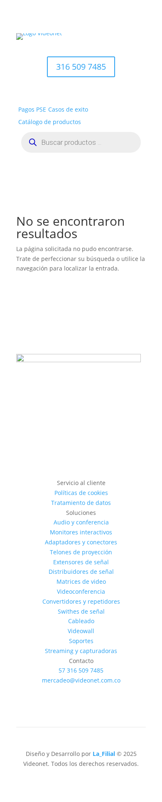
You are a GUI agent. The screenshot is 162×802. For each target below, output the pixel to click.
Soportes (81, 641)
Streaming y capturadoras (81, 651)
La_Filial (104, 754)
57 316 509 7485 (81, 670)
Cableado (81, 621)
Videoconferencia (81, 591)
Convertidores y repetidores (81, 601)
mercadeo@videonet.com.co (81, 680)
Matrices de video (81, 581)
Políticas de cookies (81, 493)
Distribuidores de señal (81, 571)
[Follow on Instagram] (72, 692)
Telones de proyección (81, 552)
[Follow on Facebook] (56, 692)
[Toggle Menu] (135, 48)
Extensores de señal (81, 562)
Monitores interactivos (81, 532)
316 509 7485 (81, 66)
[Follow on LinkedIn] (106, 692)
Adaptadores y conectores (81, 542)
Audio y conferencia (81, 522)
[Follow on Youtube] (89, 692)
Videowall (81, 631)
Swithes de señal (81, 611)
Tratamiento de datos (81, 503)
